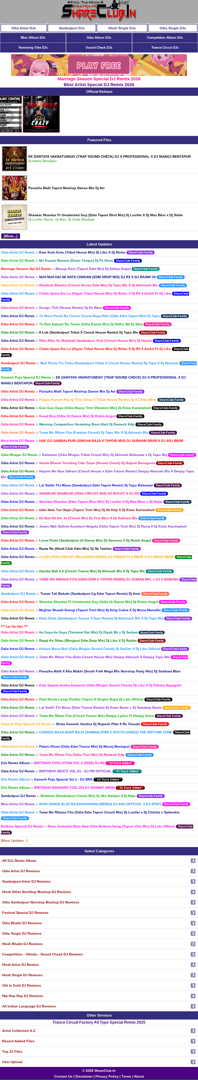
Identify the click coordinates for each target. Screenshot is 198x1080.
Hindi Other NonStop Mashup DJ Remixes (36, 892)
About (139, 1076)
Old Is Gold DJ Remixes (21, 985)
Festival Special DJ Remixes (25, 913)
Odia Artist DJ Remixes (21, 871)
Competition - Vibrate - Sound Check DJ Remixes (42, 954)
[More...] (10, 236)
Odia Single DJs (173, 28)
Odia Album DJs (99, 37)
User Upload (12, 1062)
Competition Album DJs (165, 37)
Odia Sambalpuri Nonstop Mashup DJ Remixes (40, 902)
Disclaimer (83, 1076)
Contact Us (63, 1076)
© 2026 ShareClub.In (99, 1071)
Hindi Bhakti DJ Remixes (22, 944)
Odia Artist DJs (23, 28)
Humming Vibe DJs (33, 47)
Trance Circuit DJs (165, 47)
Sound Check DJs (99, 47)
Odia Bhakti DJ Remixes (22, 923)
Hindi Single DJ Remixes (22, 975)
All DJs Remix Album (19, 861)
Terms (126, 1076)
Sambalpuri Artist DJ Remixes (26, 881)
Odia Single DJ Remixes (22, 933)
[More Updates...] (14, 840)
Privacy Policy (107, 1076)
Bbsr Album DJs (33, 37)
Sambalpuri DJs (72, 28)
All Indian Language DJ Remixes (29, 1006)
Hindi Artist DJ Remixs (20, 965)
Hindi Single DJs (122, 28)
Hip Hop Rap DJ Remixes (22, 996)
